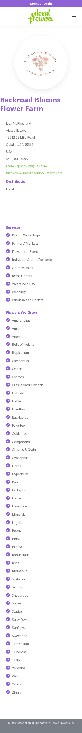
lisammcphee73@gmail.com (26, 166)
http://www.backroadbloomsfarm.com (34, 173)
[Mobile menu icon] (74, 16)
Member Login (41, 3)
